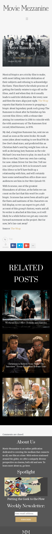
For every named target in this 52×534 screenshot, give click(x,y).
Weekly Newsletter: (26, 506)
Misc (10, 38)
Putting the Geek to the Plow (26, 499)
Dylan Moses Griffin (23, 58)
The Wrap (43, 101)
